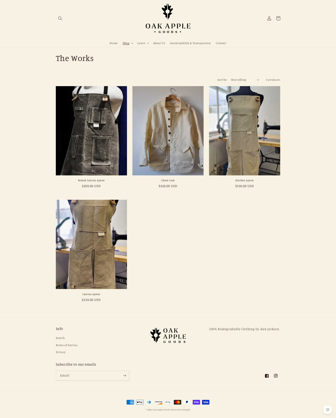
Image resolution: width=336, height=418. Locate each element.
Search (60, 337)
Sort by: (222, 79)
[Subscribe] (124, 375)
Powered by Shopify (180, 409)
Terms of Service (67, 345)
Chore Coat (168, 180)
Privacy (61, 352)
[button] (60, 18)
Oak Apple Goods (161, 409)
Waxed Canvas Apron (91, 180)
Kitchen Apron (244, 180)
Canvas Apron (91, 294)
